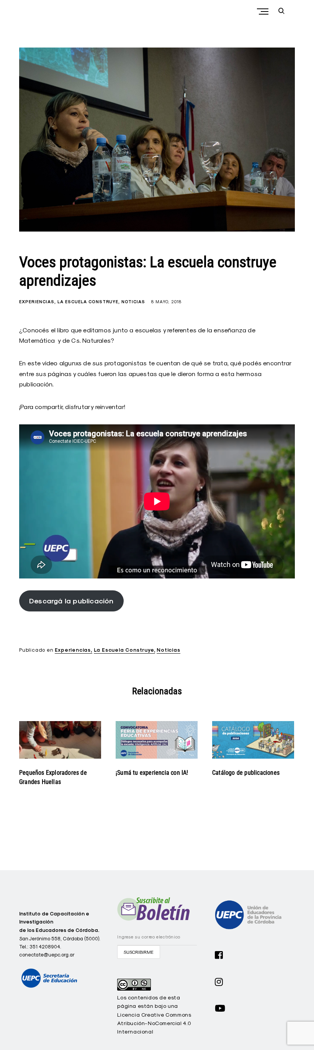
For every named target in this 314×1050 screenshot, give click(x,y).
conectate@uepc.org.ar (47, 954)
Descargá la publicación (71, 600)
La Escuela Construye (87, 301)
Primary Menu (263, 11)
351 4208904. (45, 946)
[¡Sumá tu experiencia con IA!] (157, 739)
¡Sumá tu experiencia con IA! (152, 772)
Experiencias (36, 301)
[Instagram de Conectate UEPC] (219, 981)
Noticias (133, 301)
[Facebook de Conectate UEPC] (219, 954)
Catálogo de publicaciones (246, 772)
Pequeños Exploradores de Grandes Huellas (53, 777)
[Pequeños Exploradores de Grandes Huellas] (60, 739)
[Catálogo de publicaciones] (253, 739)
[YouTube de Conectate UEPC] (220, 1007)
